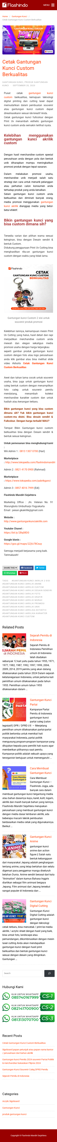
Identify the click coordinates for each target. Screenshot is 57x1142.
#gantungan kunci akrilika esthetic (24, 610)
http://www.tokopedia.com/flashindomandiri (30, 462)
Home (5, 16)
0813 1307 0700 (29, 451)
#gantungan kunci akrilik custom (23, 587)
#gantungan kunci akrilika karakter (24, 613)
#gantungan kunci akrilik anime (21, 584)
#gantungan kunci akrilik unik (21, 607)
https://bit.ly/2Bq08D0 (16, 532)
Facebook (27, 568)
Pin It (24, 573)
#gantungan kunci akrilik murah (22, 600)
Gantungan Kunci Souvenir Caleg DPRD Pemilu (25, 1069)
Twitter (41, 568)
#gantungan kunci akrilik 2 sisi (31, 580)
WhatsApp (10, 573)
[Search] (49, 973)
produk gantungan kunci (14, 1114)
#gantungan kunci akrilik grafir (22, 597)
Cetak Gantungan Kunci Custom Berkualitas (24, 1043)
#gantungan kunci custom (18, 616)
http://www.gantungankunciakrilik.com (26, 521)
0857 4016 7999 (24, 487)
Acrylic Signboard (10, 1101)
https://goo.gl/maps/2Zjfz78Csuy (23, 543)
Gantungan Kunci (19, 16)
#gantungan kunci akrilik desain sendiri (27, 590)
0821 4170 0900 (24, 469)
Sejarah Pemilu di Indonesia (15, 1076)
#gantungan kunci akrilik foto (21, 593)
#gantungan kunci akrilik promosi (23, 603)
